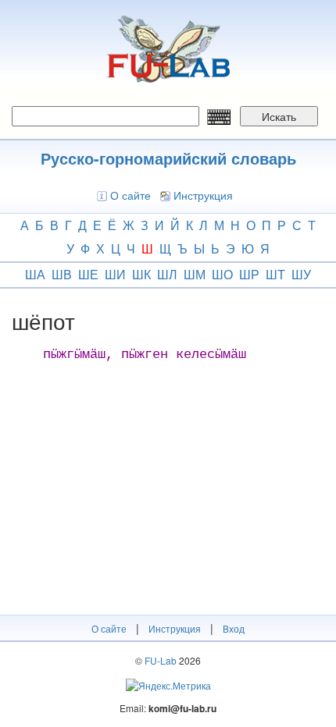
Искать (279, 116)
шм (195, 274)
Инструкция (203, 195)
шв (62, 274)
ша (35, 274)
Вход (234, 628)
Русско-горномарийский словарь (168, 158)
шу (301, 274)
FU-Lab (161, 660)
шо (222, 274)
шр (249, 274)
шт (275, 274)
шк (141, 274)
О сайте (130, 195)
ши (115, 274)
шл (167, 274)
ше (88, 274)
